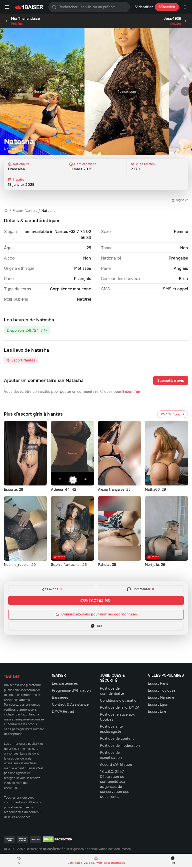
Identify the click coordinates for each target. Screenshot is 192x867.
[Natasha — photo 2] (126, 91)
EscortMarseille (161, 697)
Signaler (182, 200)
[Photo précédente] (6, 91)
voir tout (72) (172, 414)
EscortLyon (158, 704)
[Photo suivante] (185, 91)
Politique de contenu (117, 738)
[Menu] (7, 7)
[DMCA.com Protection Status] (58, 839)
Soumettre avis (170, 380)
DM (99, 626)
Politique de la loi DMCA (119, 707)
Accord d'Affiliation (116, 764)
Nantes (10, 149)
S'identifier (144, 7)
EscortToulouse (162, 690)
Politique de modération (120, 745)
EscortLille (157, 711)
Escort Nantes (25, 210)
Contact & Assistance (70, 704)
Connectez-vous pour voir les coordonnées (99, 614)
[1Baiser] (29, 7)
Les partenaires (65, 683)
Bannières (60, 697)
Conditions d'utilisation (119, 700)
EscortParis (158, 683)
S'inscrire (167, 7)
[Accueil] (6, 210)
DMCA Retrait (63, 711)
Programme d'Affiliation (71, 690)
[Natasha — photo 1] (42, 91)
